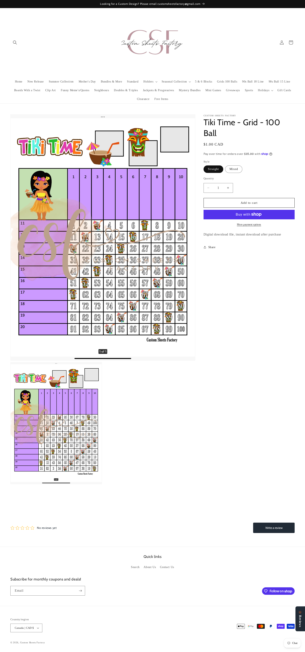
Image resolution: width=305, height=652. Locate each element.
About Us (150, 567)
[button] (15, 42)
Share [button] (212, 247)
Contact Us (167, 567)
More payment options (249, 224)
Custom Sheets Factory (32, 642)
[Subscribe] (80, 591)
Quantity (209, 178)
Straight (213, 169)
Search (135, 567)
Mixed (233, 169)
